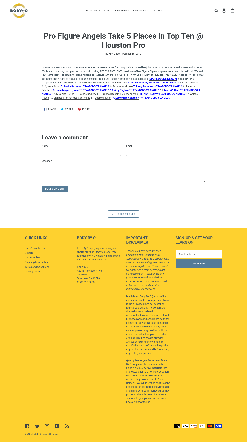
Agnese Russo (52, 86)
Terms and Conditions (37, 266)
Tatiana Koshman (123, 86)
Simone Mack (131, 94)
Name (45, 145)
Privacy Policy (33, 271)
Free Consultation (35, 248)
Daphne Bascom (110, 94)
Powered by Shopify (50, 434)
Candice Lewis (119, 82)
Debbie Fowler (103, 97)
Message (47, 161)
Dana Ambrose (190, 82)
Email (129, 145)
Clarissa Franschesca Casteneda (72, 97)
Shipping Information (37, 262)
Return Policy (32, 257)
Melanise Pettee (65, 94)
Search (29, 252)
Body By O (36, 434)
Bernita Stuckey (87, 94)
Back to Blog (126, 214)
